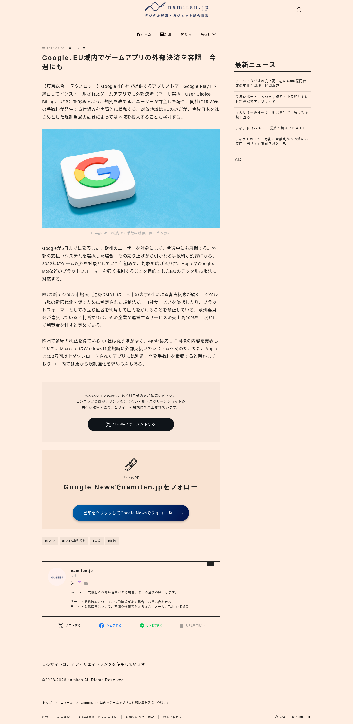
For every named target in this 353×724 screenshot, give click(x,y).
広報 (45, 717)
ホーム (146, 34)
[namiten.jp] (177, 10)
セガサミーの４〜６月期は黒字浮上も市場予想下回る (272, 115)
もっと (206, 34)
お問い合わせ (172, 717)
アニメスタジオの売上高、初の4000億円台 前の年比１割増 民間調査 (273, 83)
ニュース (79, 48)
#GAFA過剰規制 (74, 541)
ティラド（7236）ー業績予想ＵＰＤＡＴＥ (271, 128)
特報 (188, 34)
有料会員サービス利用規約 (98, 717)
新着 (168, 34)
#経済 (112, 541)
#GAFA (50, 541)
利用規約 (63, 717)
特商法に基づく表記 (140, 717)
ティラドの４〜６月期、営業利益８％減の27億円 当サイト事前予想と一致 (272, 141)
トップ (47, 703)
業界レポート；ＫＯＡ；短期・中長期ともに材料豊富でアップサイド (272, 99)
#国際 (97, 541)
